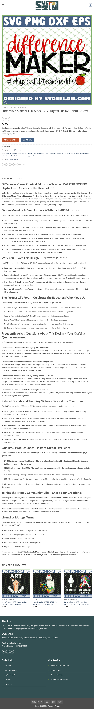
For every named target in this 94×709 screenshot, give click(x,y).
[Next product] (4, 118)
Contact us (8, 684)
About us (8, 666)
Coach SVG (19, 153)
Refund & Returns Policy (59, 679)
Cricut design (28, 153)
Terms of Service (57, 675)
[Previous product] (8, 118)
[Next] (92, 592)
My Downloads (10, 675)
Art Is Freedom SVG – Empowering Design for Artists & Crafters (14, 603)
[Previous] (2, 592)
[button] (3, 5)
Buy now (27, 140)
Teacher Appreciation (29, 156)
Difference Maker (38, 153)
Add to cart (10, 140)
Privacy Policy (56, 670)
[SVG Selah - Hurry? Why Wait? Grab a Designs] (47, 5)
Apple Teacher (10, 153)
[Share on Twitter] (12, 164)
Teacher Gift (40, 156)
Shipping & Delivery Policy (60, 666)
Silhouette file (6, 156)
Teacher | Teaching (17, 107)
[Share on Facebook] (8, 164)
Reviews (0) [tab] (18, 178)
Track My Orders (11, 670)
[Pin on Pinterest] (20, 164)
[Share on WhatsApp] (4, 164)
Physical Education (74, 153)
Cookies (7, 679)
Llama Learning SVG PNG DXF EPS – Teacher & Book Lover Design (46, 603)
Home (4, 107)
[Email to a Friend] (16, 164)
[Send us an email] (8, 651)
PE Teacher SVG (62, 153)
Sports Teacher (16, 156)
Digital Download (50, 153)
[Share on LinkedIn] (24, 164)
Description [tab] (7, 178)
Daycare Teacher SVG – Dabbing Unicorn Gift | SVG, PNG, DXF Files (76, 603)
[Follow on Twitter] (4, 651)
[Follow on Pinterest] (12, 651)
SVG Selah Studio (12, 159)
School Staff (85, 153)
